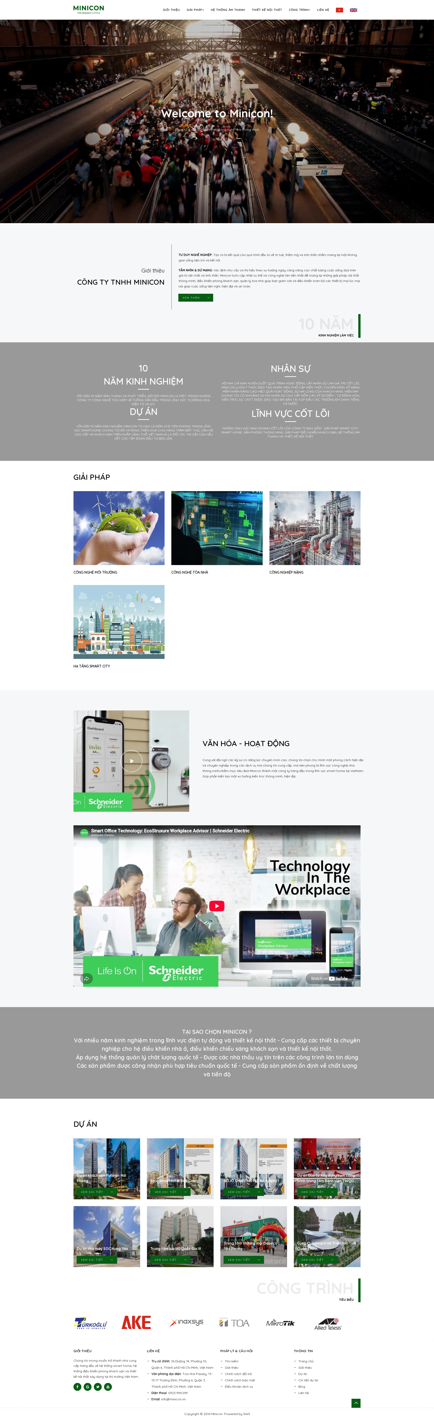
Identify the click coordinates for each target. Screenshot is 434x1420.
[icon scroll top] (356, 1403)
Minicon (217, 1414)
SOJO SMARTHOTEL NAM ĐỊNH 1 (251, 1181)
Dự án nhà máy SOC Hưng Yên (102, 1248)
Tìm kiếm (231, 1361)
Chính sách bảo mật (240, 1380)
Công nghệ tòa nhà (189, 572)
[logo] (94, 10)
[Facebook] (77, 1387)
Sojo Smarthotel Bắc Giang (174, 1181)
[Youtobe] (108, 1387)
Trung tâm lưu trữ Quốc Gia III (175, 1248)
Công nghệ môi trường (95, 572)
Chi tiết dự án (308, 1380)
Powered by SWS (237, 1414)
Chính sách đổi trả (238, 1374)
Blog (301, 1386)
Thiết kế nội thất (267, 10)
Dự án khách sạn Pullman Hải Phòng (101, 1178)
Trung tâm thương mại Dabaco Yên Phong (250, 1246)
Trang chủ (306, 1361)
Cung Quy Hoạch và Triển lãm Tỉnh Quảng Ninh (326, 1246)
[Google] (88, 1387)
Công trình (299, 10)
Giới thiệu (171, 10)
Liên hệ (323, 10)
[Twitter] (98, 1387)
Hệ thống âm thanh (228, 10)
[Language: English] (353, 10)
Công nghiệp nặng (286, 572)
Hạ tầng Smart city (91, 666)
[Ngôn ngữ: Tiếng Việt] (339, 10)
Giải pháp (194, 10)
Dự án (302, 1374)
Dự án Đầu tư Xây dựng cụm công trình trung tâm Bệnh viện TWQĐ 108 (326, 1178)
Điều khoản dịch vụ (239, 1386)
